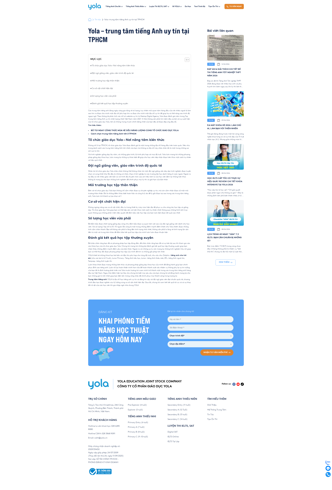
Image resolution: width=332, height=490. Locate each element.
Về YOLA (176, 6)
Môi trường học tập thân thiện (105, 81)
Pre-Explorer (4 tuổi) (137, 405)
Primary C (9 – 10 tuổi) (138, 437)
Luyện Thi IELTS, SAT (158, 6)
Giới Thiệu (211, 405)
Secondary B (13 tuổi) (177, 415)
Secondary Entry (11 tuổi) (179, 405)
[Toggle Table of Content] (186, 59)
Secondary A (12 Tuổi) (177, 410)
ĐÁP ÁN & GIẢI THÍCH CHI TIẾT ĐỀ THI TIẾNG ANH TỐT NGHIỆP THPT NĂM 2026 (224, 72)
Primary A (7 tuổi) (136, 427)
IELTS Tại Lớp (173, 441)
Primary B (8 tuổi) (136, 432)
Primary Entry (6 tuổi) (138, 422)
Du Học (188, 6)
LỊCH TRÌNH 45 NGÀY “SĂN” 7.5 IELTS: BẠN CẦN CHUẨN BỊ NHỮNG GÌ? (224, 237)
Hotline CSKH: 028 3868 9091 (101, 434)
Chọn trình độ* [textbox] (177, 336)
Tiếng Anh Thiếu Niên (135, 6)
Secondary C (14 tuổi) (178, 419)
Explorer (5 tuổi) (135, 410)
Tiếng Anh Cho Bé (113, 6)
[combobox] (200, 336)
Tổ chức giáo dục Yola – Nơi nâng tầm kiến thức (113, 66)
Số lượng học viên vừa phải (104, 96)
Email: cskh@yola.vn (97, 438)
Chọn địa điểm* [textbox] (177, 344)
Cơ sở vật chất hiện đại (102, 88)
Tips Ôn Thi (213, 6)
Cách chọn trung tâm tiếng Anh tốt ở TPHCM (113, 134)
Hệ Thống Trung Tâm (216, 410)
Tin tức (98, 20)
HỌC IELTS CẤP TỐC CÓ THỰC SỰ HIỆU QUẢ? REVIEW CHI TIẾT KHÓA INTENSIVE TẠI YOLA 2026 (224, 181)
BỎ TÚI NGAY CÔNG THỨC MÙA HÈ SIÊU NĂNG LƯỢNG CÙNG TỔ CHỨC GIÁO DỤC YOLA (135, 131)
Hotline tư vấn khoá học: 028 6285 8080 (104, 427)
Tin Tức (210, 415)
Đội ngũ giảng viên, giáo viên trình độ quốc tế (112, 73)
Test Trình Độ (199, 6)
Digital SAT (173, 432)
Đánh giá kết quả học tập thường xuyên (110, 104)
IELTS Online (173, 437)
